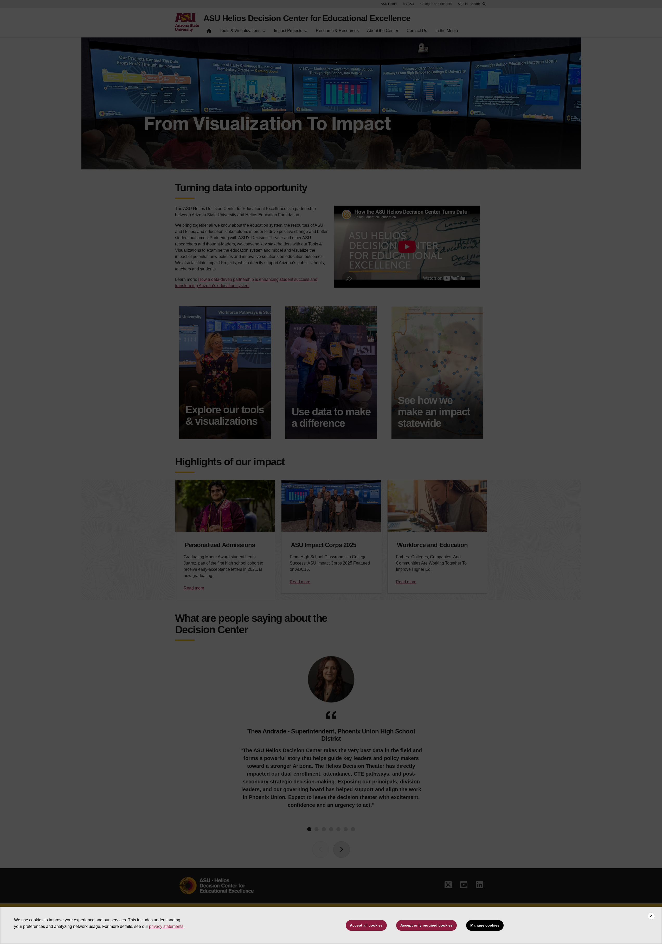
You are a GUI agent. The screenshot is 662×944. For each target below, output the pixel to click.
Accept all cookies (366, 925)
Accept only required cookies (426, 925)
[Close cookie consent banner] (651, 916)
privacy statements (166, 926)
